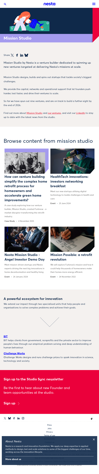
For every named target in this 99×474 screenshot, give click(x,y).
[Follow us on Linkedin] (18, 418)
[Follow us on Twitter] (5, 418)
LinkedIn (80, 113)
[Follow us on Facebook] (14, 418)
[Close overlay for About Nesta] (94, 439)
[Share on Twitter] (12, 55)
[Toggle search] (5, 5)
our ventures (54, 113)
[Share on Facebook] (17, 55)
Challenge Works (14, 353)
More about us (13, 459)
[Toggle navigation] (93, 4)
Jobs (49, 429)
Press (49, 425)
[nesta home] (49, 3)
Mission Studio (34, 113)
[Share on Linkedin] (21, 55)
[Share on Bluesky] (26, 55)
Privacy (49, 432)
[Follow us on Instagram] (23, 418)
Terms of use (49, 435)
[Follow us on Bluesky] (9, 418)
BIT (6, 336)
